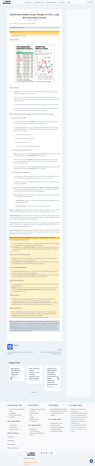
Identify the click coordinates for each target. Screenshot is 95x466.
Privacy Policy (10, 437)
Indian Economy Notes (56, 423)
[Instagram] (46, 453)
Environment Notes (55, 429)
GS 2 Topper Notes (34, 425)
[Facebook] (41, 453)
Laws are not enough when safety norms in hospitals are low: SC (51, 352)
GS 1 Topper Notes (13, 421)
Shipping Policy (11, 444)
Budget (32, 417)
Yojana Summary (34, 413)
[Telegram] (49, 453)
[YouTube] (51, 453)
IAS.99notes (31, 458)
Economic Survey (34, 419)
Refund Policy (10, 440)
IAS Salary (12, 417)
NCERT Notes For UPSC (16, 415)
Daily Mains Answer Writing (37, 409)
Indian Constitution (13, 433)
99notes (31, 19)
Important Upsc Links (14, 405)
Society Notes (13, 427)
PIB (31, 415)
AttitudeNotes (75, 411)
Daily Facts (33, 411)
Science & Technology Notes (58, 427)
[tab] (36, 392)
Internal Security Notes (56, 431)
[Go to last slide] (11, 378)
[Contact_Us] (91, 461)
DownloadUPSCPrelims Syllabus (59, 409)
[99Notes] (7, 2)
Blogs (31, 11)
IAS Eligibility (13, 413)
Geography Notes (14, 429)
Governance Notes (34, 431)
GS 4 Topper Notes (75, 405)
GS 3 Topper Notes (54, 419)
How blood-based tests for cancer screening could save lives (20, 352)
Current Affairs (33, 405)
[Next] (58, 378)
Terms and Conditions (12, 448)
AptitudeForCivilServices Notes (79, 413)
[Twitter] (44, 453)
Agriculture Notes (55, 425)
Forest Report (33, 421)
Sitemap (26, 458)
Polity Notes (33, 429)
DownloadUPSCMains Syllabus (58, 411)
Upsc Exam (36, 11)
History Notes (13, 425)
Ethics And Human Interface (78, 409)
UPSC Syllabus (53, 405)
